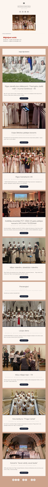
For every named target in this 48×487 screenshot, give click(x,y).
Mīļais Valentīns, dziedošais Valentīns (24, 267)
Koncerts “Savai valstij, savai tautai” (24, 463)
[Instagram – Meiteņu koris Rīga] (25, 12)
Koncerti (34, 135)
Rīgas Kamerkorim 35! (24, 177)
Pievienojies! (24, 287)
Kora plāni (8, 290)
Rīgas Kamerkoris (29, 135)
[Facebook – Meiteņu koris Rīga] (20, 12)
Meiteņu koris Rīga (24, 6)
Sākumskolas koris (23, 179)
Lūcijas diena (24, 331)
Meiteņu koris (22, 135)
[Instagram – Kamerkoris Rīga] (28, 12)
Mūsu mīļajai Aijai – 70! (24, 375)
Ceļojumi (37, 421)
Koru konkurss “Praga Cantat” (23, 419)
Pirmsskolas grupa (15, 179)
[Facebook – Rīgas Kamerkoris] (23, 12)
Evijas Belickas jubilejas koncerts (24, 133)
